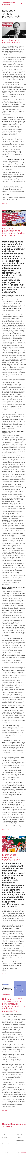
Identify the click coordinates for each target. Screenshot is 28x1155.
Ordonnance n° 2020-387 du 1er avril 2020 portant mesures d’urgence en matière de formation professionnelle (14, 1005)
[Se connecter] (21, 3)
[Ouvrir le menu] (19, 3)
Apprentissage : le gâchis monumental (12, 41)
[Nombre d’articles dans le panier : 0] (24, 3)
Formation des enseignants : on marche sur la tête (11, 857)
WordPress (23, 1152)
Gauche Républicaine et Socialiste (8, 3)
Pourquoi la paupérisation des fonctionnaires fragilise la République (13, 232)
